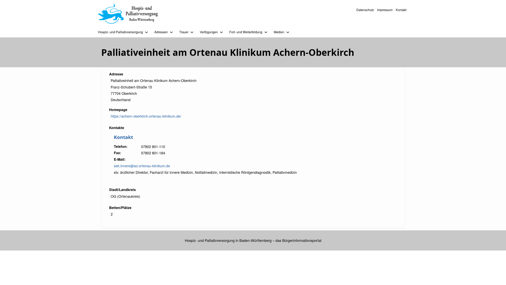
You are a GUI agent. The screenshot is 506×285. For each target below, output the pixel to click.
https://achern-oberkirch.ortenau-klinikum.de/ (146, 116)
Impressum (385, 10)
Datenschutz (365, 10)
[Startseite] (128, 14)
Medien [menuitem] (279, 32)
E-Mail (119, 159)
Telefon (120, 146)
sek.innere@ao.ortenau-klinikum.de (142, 165)
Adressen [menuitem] (161, 32)
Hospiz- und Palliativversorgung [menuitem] (120, 32)
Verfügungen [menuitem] (209, 32)
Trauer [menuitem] (183, 32)
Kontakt (401, 10)
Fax (117, 152)
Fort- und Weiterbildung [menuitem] (245, 32)
